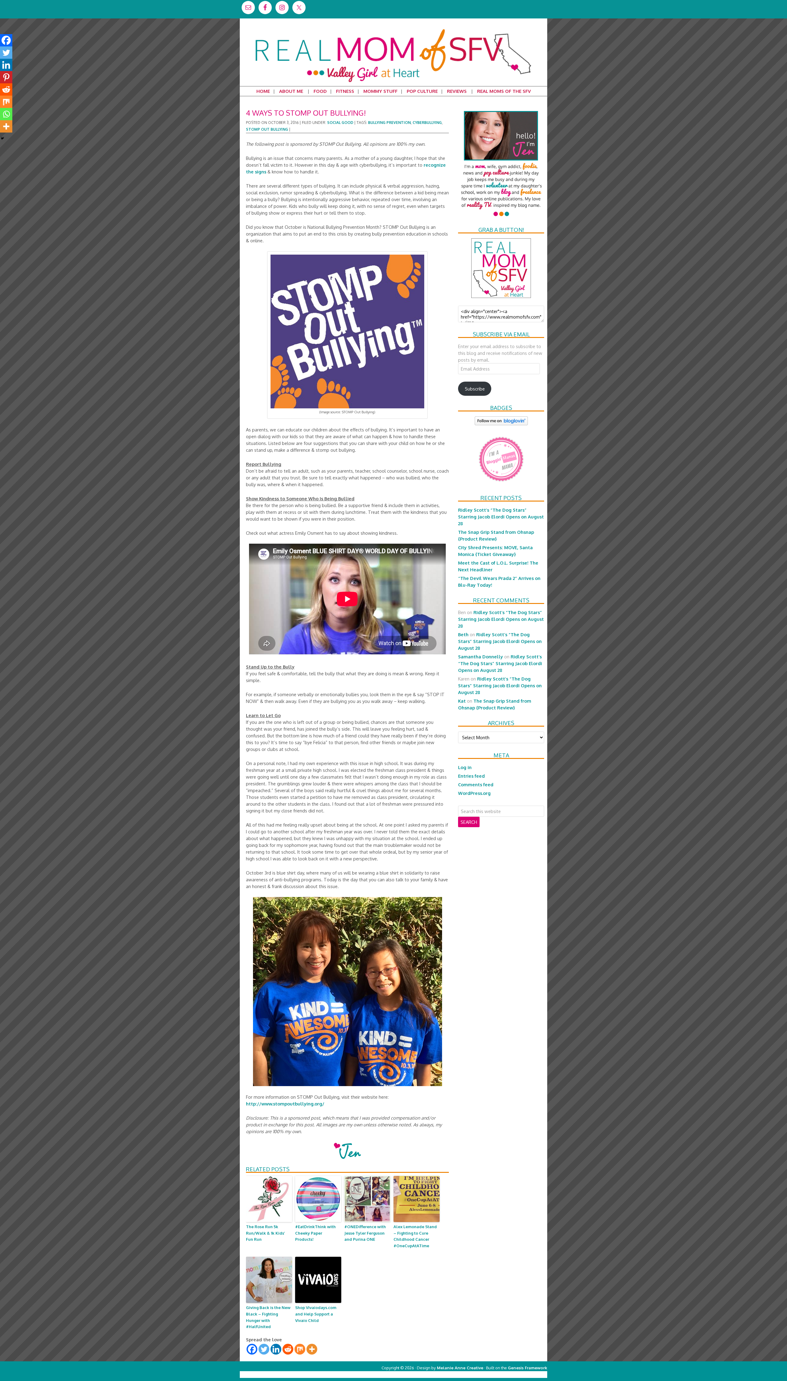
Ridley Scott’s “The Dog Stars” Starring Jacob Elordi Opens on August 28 (501, 516)
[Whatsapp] (6, 114)
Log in (465, 767)
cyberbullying (427, 122)
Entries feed (471, 776)
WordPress (521, 1374)
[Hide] (2, 138)
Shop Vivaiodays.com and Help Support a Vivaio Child (315, 1314)
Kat (462, 701)
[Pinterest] (6, 77)
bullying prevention (389, 122)
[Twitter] (264, 1349)
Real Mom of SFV (393, 29)
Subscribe (475, 388)
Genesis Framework (527, 1367)
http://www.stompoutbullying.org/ (285, 1103)
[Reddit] (288, 1349)
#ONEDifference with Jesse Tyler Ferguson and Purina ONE (365, 1233)
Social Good (340, 122)
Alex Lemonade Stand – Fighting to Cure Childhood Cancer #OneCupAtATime (415, 1236)
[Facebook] (252, 1349)
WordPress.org (474, 793)
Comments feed (475, 784)
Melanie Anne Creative (460, 1367)
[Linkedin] (276, 1349)
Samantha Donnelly (480, 656)
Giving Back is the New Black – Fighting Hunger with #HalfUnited (268, 1317)
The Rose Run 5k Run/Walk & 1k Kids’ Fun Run (265, 1233)
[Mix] (300, 1349)
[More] (311, 1349)
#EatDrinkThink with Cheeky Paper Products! (315, 1233)
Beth (463, 634)
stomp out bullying (267, 129)
